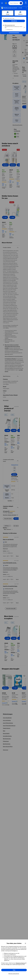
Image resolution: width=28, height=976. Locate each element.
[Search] (21, 3)
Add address (14, 20)
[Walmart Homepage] (6, 3)
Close (14, 970)
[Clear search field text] (19, 3)
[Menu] (2, 3)
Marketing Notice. (20, 963)
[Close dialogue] (25, 943)
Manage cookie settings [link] (14, 973)
